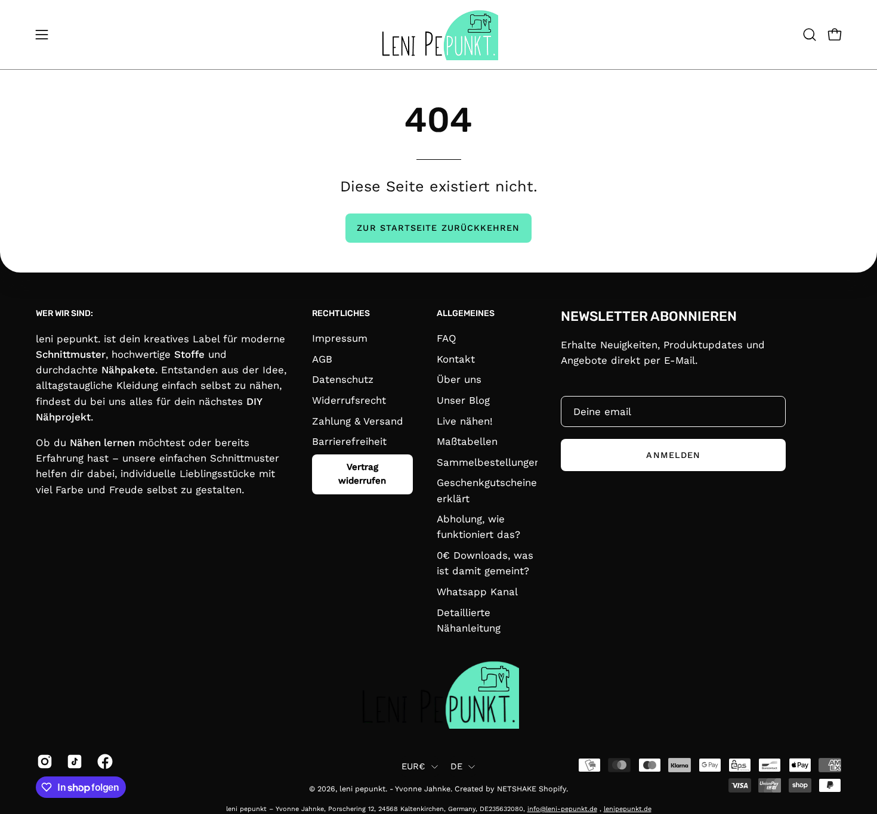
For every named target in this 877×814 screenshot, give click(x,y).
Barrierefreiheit (349, 441)
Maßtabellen (467, 441)
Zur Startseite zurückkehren (438, 228)
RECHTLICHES (341, 313)
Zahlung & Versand (357, 421)
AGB (322, 359)
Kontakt (456, 359)
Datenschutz (342, 379)
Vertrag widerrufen (363, 474)
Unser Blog (463, 400)
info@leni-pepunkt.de (562, 809)
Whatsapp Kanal (477, 592)
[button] (809, 34)
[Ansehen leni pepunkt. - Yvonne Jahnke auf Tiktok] (73, 761)
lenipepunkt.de (627, 809)
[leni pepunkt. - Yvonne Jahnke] (438, 34)
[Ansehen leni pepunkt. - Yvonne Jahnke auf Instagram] (43, 761)
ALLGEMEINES (466, 313)
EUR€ (413, 766)
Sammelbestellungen (489, 462)
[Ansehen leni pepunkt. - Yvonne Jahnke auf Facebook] (103, 761)
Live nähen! (465, 421)
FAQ (446, 338)
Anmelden (673, 454)
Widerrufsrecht (349, 400)
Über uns (459, 379)
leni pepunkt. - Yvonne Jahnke (394, 788)
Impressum (340, 338)
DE (456, 766)
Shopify (552, 788)
